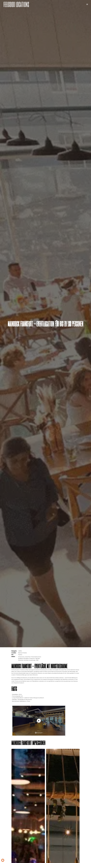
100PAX (20, 651)
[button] (2, 860)
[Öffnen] (87, 4)
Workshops (65, 679)
